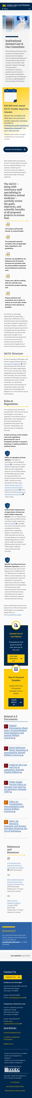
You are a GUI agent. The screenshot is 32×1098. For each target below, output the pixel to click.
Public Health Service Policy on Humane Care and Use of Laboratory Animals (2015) (15, 787)
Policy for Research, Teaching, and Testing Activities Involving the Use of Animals (15, 826)
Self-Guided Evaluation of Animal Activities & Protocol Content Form (15, 882)
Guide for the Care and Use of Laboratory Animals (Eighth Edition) (15, 768)
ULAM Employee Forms (12, 1032)
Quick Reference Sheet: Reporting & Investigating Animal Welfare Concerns (16, 751)
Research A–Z (8, 1044)
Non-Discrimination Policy (15, 1086)
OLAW (7, 464)
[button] (29, 9)
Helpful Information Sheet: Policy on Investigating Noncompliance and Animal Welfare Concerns (16, 731)
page (14, 615)
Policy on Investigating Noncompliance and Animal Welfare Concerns (14, 806)
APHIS (13, 523)
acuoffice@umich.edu (17, 997)
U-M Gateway (15, 1082)
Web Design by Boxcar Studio (15, 1090)
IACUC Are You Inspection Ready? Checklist (14, 903)
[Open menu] (31, 1)
